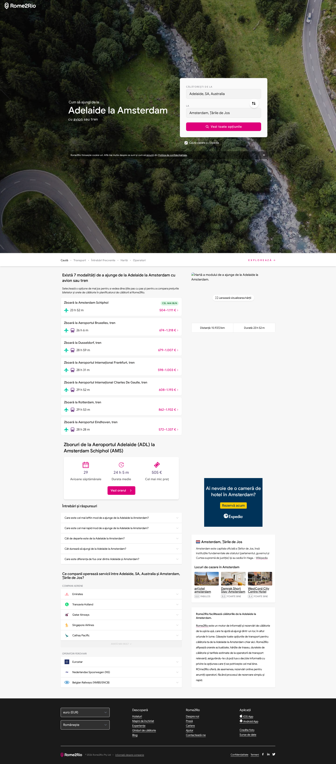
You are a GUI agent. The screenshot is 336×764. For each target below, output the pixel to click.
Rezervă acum (233, 505)
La (187, 105)
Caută (64, 260)
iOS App (248, 716)
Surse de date (248, 734)
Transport (80, 260)
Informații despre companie (129, 755)
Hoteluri (137, 716)
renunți (150, 155)
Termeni (255, 754)
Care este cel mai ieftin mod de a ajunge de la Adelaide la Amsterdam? (107, 518)
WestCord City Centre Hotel (258, 590)
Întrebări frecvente (103, 260)
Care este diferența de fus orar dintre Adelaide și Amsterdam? (102, 559)
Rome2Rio (202, 625)
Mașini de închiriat (143, 721)
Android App (250, 721)
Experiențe (138, 725)
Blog (134, 735)
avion (78, 119)
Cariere (190, 725)
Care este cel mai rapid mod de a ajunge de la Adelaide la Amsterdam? (107, 528)
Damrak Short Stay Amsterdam (233, 590)
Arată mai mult (123, 644)
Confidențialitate (239, 754)
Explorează (260, 260)
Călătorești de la (199, 86)
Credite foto (247, 730)
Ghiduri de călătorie (144, 730)
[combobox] (223, 93)
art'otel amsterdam (202, 590)
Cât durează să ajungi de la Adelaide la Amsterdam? (95, 548)
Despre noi (192, 716)
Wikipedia (262, 558)
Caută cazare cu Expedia (204, 142)
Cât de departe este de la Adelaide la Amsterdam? (95, 538)
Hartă (124, 260)
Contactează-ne (196, 735)
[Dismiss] (263, 155)
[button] (223, 126)
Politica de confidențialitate (172, 155)
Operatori (139, 260)
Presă (189, 721)
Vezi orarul (118, 490)
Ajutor (189, 730)
